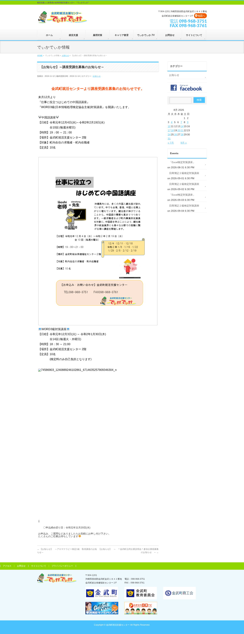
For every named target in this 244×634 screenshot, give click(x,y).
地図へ (201, 15)
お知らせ (97, 76)
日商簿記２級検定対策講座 (184, 173)
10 (169, 126)
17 (169, 130)
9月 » (184, 142)
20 (178, 130)
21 (182, 130)
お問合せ (21, 566)
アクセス (7, 566)
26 (175, 134)
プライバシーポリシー (62, 566)
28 (182, 134)
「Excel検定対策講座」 (182, 162)
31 (169, 138)
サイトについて (38, 566)
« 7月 (171, 142)
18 (172, 130)
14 (182, 126)
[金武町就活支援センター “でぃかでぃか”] (62, 20)
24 (169, 134)
